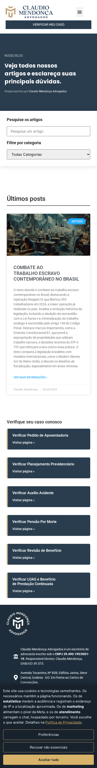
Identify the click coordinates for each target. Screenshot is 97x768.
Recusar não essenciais (48, 747)
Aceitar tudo (48, 760)
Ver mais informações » (31, 377)
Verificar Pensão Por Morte (34, 522)
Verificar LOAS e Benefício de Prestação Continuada (33, 581)
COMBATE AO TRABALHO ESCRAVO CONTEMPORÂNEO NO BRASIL (46, 273)
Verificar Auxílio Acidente (33, 493)
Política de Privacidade (63, 722)
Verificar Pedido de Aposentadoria (40, 435)
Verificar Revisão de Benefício (36, 550)
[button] (79, 12)
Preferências (48, 734)
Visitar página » (23, 442)
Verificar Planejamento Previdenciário (43, 464)
